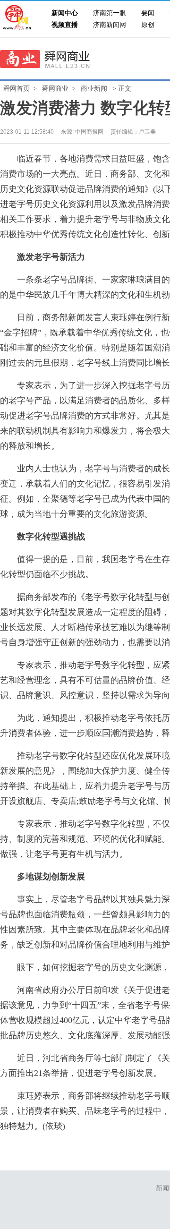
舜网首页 (16, 88)
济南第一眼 (109, 13)
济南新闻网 (109, 24)
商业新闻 (94, 88)
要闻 (147, 13)
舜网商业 (55, 88)
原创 (147, 24)
